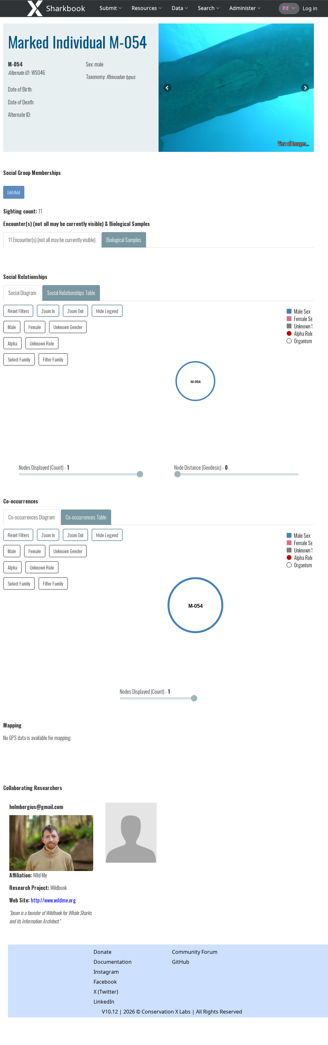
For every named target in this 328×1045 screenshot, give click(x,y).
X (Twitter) (106, 991)
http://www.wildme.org (53, 900)
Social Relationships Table (71, 293)
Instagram (106, 971)
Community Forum (194, 951)
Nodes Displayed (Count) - (44, 467)
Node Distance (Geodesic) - (201, 467)
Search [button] (206, 8)
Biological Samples (123, 240)
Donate (102, 951)
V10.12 (110, 1011)
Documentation (113, 961)
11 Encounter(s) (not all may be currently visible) (51, 240)
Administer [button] (242, 8)
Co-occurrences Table (86, 517)
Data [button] (178, 8)
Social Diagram (22, 293)
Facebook (105, 981)
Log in (310, 8)
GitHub (180, 961)
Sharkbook (65, 8)
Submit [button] (109, 8)
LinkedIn (104, 1001)
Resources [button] (144, 8)
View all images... (293, 143)
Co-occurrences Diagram (31, 517)
